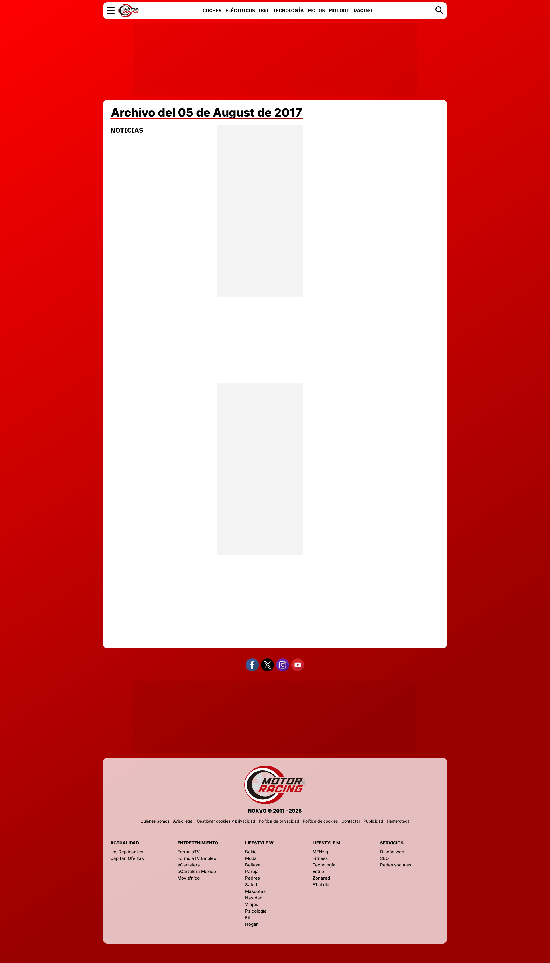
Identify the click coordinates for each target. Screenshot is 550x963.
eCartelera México (197, 871)
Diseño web (392, 851)
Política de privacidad (279, 821)
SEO (384, 858)
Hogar (251, 924)
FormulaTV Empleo (197, 858)
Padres (252, 878)
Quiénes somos (155, 821)
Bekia (251, 851)
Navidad (253, 898)
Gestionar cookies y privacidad (226, 821)
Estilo (318, 871)
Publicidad (373, 821)
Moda (251, 858)
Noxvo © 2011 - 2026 (275, 811)
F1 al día (321, 884)
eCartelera (189, 865)
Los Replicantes (126, 851)
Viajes (251, 904)
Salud (251, 884)
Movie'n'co (189, 878)
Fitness (320, 858)
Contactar (350, 821)
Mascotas (255, 891)
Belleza (252, 865)
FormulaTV (189, 851)
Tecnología (324, 865)
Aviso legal (183, 821)
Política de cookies (320, 821)
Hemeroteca (398, 821)
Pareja (252, 871)
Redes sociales (395, 865)
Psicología (256, 911)
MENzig (320, 851)
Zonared (321, 878)
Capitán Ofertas (127, 858)
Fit (248, 917)
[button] (111, 10)
